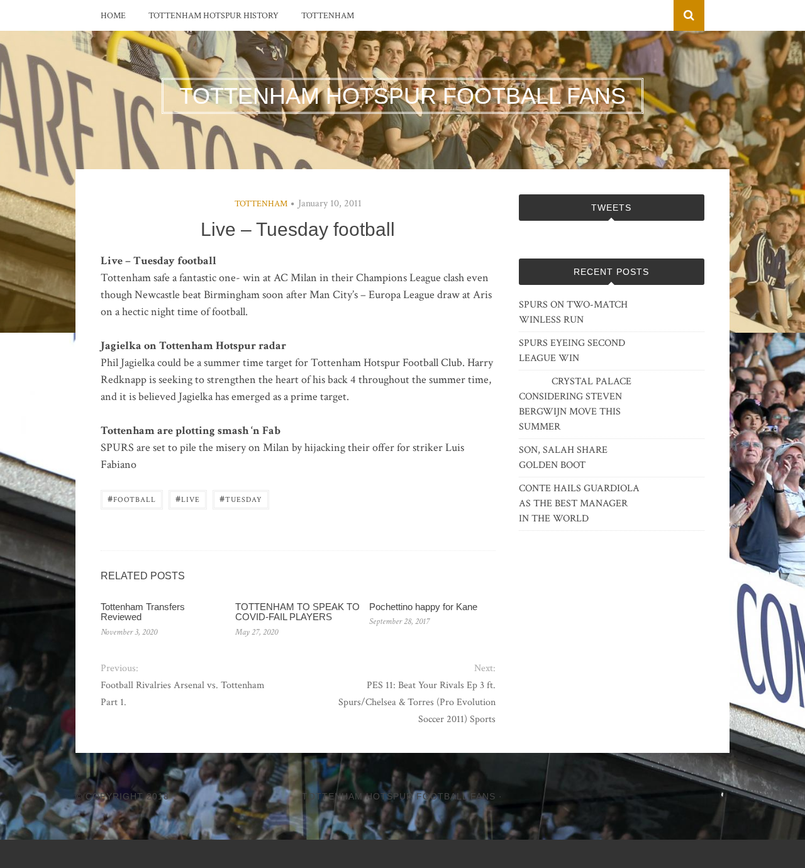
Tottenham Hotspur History (213, 15)
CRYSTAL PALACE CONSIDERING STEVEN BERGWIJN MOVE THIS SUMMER (575, 404)
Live (187, 498)
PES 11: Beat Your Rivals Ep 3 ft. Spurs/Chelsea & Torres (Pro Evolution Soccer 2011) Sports (416, 702)
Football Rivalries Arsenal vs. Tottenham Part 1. (183, 694)
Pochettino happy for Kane (423, 606)
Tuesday (240, 498)
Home (113, 15)
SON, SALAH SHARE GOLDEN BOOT (563, 457)
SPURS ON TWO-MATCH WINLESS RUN (573, 312)
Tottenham (327, 15)
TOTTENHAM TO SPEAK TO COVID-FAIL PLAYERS (297, 612)
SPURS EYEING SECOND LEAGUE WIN (572, 351)
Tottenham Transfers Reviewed (143, 612)
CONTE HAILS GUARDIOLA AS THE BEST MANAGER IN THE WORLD (579, 503)
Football (132, 498)
